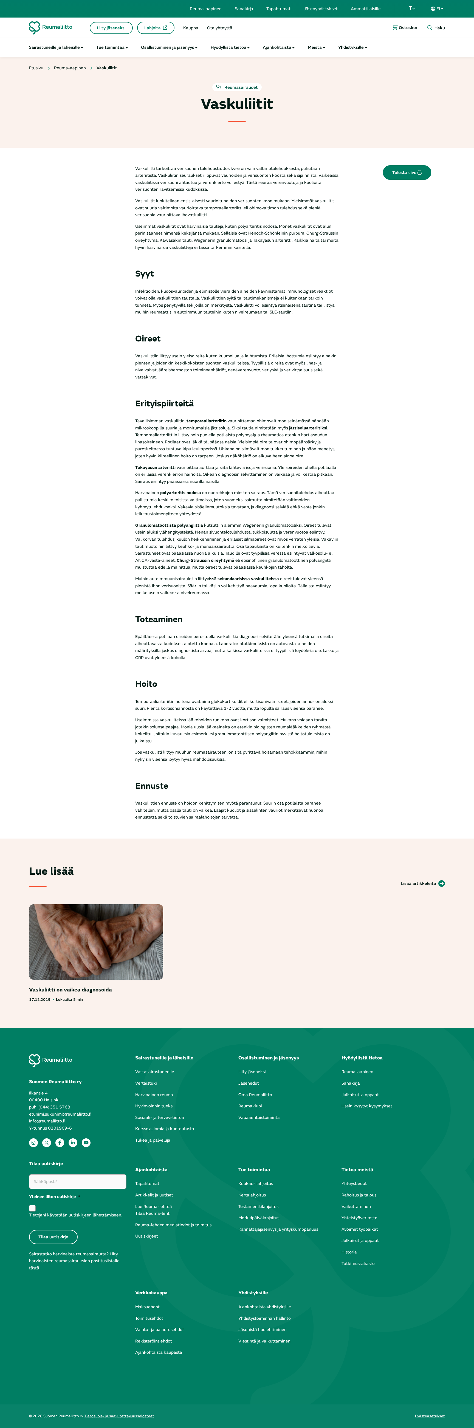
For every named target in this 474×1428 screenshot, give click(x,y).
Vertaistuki (146, 1083)
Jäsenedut (248, 1083)
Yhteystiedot (354, 1183)
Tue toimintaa (110, 47)
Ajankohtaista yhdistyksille (264, 1307)
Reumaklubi (250, 1106)
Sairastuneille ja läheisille (54, 47)
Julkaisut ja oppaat (360, 1095)
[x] (46, 1142)
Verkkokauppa (151, 1293)
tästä (34, 1268)
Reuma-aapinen (206, 9)
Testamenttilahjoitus (258, 1206)
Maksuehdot (147, 1307)
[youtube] (86, 1142)
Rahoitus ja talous (359, 1195)
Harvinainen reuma (154, 1095)
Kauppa (190, 28)
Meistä (315, 47)
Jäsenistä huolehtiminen (262, 1329)
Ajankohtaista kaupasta (158, 1352)
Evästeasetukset (430, 1416)
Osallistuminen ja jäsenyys (167, 47)
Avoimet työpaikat (360, 1229)
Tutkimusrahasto (358, 1263)
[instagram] (33, 1142)
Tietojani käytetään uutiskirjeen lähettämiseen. (75, 1215)
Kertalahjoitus (252, 1195)
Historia (349, 1252)
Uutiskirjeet (146, 1236)
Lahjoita (152, 28)
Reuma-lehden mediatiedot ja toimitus (173, 1225)
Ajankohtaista (277, 47)
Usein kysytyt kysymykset (367, 1106)
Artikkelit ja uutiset (154, 1195)
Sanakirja (244, 9)
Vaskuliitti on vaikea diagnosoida (70, 989)
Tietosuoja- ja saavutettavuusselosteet (119, 1416)
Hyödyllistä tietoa (228, 47)
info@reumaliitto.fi (47, 1121)
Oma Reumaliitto (255, 1095)
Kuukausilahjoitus (255, 1183)
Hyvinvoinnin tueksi (154, 1106)
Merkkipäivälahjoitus (258, 1218)
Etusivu (36, 68)
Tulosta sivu (404, 172)
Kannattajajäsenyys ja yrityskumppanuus (278, 1229)
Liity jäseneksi (111, 28)
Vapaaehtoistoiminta (259, 1117)
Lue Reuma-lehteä (153, 1206)
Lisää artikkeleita (418, 883)
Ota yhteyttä (219, 28)
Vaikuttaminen (356, 1206)
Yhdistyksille (351, 47)
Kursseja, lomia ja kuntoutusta (164, 1128)
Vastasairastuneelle (154, 1071)
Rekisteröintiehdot (153, 1341)
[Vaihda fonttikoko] (411, 9)
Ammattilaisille (366, 9)
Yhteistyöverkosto (359, 1218)
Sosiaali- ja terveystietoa (159, 1117)
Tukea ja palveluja (152, 1140)
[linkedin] (73, 1142)
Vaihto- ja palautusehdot (159, 1329)
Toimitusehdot (149, 1318)
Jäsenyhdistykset (321, 9)
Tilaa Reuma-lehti (153, 1213)
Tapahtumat (278, 9)
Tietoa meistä (357, 1170)
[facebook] (59, 1142)
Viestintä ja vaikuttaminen (264, 1341)
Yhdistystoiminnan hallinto (264, 1318)
